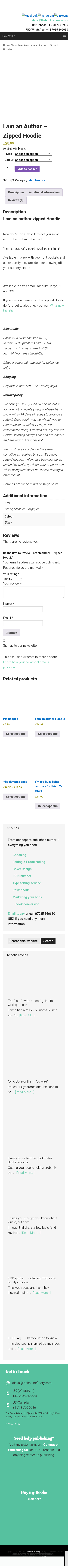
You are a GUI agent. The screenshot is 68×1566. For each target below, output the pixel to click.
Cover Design (22, 869)
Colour (9, 159)
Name (8, 604)
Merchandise (20, 45)
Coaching (19, 855)
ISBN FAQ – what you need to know (32, 1338)
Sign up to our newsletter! (20, 645)
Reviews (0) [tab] (16, 200)
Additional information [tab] (44, 192)
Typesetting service (27, 883)
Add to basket (27, 169)
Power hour (21, 890)
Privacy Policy (13, 1423)
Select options (15, 733)
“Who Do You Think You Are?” (28, 1081)
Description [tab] (16, 192)
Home (6, 45)
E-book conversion (26, 904)
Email (8, 618)
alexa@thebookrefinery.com (50, 20)
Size (9, 153)
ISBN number (22, 876)
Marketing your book (27, 897)
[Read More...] (29, 1015)
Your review (12, 583)
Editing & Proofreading (29, 862)
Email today (16, 914)
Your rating (11, 574)
